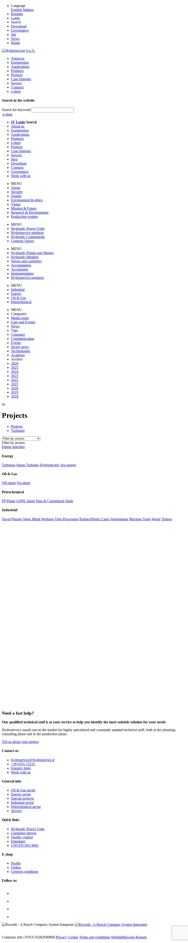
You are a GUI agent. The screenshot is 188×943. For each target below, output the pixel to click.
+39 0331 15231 (23, 764)
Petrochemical (21, 302)
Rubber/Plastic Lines (94, 519)
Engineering (20, 62)
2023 (14, 376)
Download (18, 26)
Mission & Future (23, 208)
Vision (15, 204)
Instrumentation (22, 273)
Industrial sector (22, 802)
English (16, 10)
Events (16, 343)
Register (17, 14)
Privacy (61, 937)
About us (17, 58)
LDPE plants (25, 501)
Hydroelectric (49, 465)
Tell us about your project (20, 742)
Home (15, 43)
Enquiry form (20, 768)
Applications (20, 67)
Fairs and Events (23, 322)
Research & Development (29, 212)
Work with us (20, 772)
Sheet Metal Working (38, 519)
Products (17, 71)
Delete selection (13, 447)
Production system (24, 217)
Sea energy (68, 465)
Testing (166, 519)
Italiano (28, 10)
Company (18, 334)
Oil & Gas (18, 298)
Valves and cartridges (26, 261)
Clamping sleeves (23, 833)
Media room (20, 318)
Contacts (17, 87)
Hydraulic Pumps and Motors (32, 253)
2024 (14, 372)
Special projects (22, 798)
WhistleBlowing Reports (129, 937)
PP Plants (8, 501)
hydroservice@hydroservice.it (32, 760)
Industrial (18, 289)
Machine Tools (140, 519)
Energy (16, 294)
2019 (14, 392)
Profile (16, 863)
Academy (18, 355)
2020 (14, 388)
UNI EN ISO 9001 (25, 845)
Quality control (22, 837)
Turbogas (8, 465)
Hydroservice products (27, 233)
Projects (16, 75)
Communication (22, 339)
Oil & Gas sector (23, 790)
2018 (14, 396)
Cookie (73, 937)
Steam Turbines (27, 465)
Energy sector (21, 794)
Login (15, 18)
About (15, 188)
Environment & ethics (27, 200)
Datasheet (18, 841)
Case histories (21, 79)
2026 (14, 363)
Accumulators (21, 265)
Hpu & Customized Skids (54, 501)
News (15, 39)
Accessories (19, 269)
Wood (156, 519)
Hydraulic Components (28, 237)
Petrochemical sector (26, 807)
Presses (16, 519)
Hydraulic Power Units (27, 228)
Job (13, 34)
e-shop (16, 91)
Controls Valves (22, 241)
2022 (14, 380)
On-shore (23, 483)
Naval (6, 519)
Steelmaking (119, 519)
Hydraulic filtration (25, 257)
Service (16, 83)
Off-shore (9, 483)
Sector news (20, 347)
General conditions (24, 872)
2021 (14, 384)
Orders (16, 867)
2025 (14, 367)
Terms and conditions (94, 937)
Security (17, 192)
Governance (20, 30)
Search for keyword (16, 110)
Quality (16, 196)
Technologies (20, 351)
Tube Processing (66, 519)
